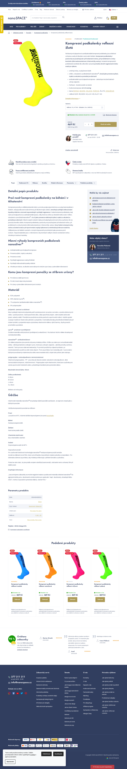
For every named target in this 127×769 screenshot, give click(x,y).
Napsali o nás (16, 9)
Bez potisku (31, 520)
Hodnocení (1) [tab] (23, 183)
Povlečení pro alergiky (108, 698)
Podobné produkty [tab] (86, 183)
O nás (36, 9)
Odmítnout (46, 754)
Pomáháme (86, 699)
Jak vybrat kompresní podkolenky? (103, 213)
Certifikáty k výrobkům (27, 9)
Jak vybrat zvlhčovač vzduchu (108, 712)
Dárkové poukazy (60, 9)
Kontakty (86, 678)
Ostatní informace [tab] (57, 183)
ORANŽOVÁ (110, 91)
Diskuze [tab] (35, 183)
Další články (94, 228)
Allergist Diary (87, 713)
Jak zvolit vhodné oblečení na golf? (103, 210)
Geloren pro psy (69, 725)
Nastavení (10, 761)
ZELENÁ (89, 91)
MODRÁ (82, 91)
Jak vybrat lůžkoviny (108, 678)
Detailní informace (71, 98)
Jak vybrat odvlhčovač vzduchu (108, 706)
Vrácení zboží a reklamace (44, 681)
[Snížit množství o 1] (85, 124)
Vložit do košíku (105, 124)
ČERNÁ (76, 91)
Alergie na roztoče (70, 696)
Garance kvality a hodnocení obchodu (47, 688)
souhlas (32, 755)
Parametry (70, 183)
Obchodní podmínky (42, 692)
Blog (41, 9)
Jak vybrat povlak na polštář (110, 685)
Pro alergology (87, 703)
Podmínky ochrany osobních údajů (46, 695)
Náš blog (86, 695)
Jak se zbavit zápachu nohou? (102, 216)
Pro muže (33, 511)
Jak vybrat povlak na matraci (108, 693)
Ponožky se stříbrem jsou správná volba (103, 221)
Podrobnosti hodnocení (90, 39)
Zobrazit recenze (22, 649)
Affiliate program (88, 706)
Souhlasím (58, 754)
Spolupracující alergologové (44, 699)
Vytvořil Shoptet (114, 758)
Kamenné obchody (42, 685)
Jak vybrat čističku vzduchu (110, 701)
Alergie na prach (69, 700)
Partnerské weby (88, 692)
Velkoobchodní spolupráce (44, 706)
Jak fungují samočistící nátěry (71, 692)
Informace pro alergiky (72, 9)
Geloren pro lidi (68, 718)
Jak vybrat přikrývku (108, 688)
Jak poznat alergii (69, 704)
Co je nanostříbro (69, 681)
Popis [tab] (13, 183)
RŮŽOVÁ (96, 91)
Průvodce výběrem (89, 9)
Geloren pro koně (69, 721)
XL (40, 515)
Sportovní (32, 506)
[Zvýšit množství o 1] (91, 124)
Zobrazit (17, 599)
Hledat (63, 17)
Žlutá (39, 502)
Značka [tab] (44, 183)
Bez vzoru (38, 520)
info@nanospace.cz (112, 135)
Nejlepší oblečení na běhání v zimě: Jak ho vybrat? (103, 205)
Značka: (71, 150)
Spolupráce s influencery (90, 710)
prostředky (50, 415)
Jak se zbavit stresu (70, 707)
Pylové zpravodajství (70, 678)
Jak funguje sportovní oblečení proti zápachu (103, 199)
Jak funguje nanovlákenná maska (72, 686)
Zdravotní (38, 506)
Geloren (66, 714)
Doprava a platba (41, 678)
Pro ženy (38, 511)
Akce (9, 9)
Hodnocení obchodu (49, 9)
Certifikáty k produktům (71, 711)
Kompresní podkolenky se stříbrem (20, 529)
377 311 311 (92, 135)
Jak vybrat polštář (107, 681)
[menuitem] (11, 27)
